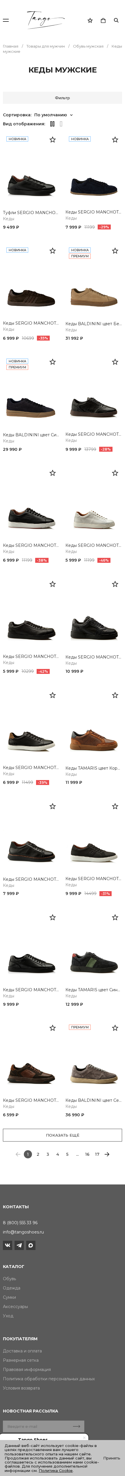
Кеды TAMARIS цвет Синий (93, 990)
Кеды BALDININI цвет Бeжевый (93, 324)
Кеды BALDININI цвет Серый (93, 1100)
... (77, 1154)
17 (97, 1154)
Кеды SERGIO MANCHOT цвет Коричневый (31, 323)
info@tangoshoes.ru (23, 1232)
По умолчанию (50, 114)
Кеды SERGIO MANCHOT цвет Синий (93, 212)
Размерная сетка (21, 1360)
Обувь (9, 1278)
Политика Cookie (56, 1470)
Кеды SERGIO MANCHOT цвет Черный (93, 434)
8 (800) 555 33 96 (20, 1222)
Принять (111, 1458)
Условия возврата (21, 1388)
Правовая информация (27, 1369)
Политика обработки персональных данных (49, 1378)
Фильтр (62, 97)
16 (87, 1154)
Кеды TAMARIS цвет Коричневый (93, 768)
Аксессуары (15, 1306)
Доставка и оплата (22, 1351)
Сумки (9, 1297)
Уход (8, 1315)
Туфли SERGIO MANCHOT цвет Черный (31, 213)
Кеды (8, 219)
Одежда (11, 1288)
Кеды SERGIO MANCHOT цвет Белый (93, 545)
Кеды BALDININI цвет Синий (31, 435)
